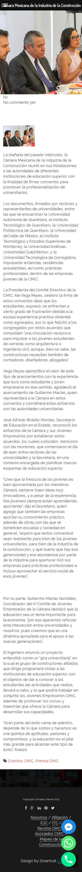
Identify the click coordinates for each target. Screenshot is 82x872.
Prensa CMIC (46, 761)
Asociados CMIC (49, 833)
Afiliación (60, 817)
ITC (55, 823)
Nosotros (39, 817)
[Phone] (68, 859)
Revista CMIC (49, 828)
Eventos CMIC (20, 761)
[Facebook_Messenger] (68, 826)
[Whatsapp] (68, 843)
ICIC (44, 823)
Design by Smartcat (39, 861)
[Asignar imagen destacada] (19, 135)
